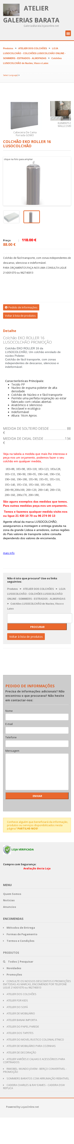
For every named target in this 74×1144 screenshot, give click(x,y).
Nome (9, 711)
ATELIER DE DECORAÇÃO (21, 1052)
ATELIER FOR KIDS (17, 1000)
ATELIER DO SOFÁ (17, 1007)
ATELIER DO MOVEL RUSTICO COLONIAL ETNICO (35, 1039)
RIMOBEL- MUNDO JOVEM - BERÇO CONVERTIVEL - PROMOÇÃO (35, 1070)
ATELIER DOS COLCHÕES (32, 48)
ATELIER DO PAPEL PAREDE (22, 1026)
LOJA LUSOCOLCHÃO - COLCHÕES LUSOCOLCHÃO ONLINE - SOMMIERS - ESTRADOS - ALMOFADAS (34, 53)
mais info (9, 553)
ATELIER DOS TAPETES (20, 1033)
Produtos (8, 48)
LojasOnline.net (30, 1107)
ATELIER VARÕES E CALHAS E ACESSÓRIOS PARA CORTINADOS (34, 1060)
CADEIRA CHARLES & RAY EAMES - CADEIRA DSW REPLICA (34, 1086)
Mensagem (12, 751)
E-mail (9, 724)
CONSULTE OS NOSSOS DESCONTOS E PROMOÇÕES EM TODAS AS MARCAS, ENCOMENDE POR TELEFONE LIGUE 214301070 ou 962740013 (37, 984)
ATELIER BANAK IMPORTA (21, 1020)
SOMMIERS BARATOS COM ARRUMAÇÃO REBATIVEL (37, 1078)
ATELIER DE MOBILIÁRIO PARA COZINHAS (31, 1046)
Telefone (11, 737)
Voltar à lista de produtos (20, 315)
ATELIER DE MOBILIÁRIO (20, 1013)
